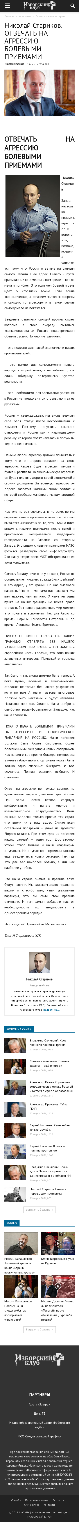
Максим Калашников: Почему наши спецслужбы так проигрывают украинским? (18, 1310)
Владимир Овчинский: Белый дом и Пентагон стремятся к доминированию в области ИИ (50, 1171)
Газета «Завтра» (39, 1404)
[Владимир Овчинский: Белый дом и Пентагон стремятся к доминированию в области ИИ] (15, 1172)
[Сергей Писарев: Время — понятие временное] (15, 1151)
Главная (9, 16)
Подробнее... (51, 1009)
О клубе (16, 1500)
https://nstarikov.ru (39, 985)
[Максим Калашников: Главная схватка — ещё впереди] (15, 1066)
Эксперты (58, 1500)
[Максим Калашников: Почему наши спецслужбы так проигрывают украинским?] (21, 1286)
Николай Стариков (14, 63)
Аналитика (25, 16)
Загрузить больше (38, 1210)
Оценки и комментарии (50, 16)
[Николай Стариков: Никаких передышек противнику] (15, 1194)
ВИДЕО (12, 1223)
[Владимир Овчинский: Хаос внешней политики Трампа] (15, 1045)
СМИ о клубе (32, 1504)
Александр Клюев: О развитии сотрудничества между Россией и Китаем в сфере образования (51, 1086)
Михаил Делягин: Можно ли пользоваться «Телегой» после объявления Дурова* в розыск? (57, 1310)
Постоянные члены (36, 1500)
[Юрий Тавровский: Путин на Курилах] (58, 1243)
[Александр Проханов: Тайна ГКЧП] (15, 1109)
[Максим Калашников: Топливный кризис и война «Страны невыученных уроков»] (21, 1243)
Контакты (49, 1504)
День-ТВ (39, 1413)
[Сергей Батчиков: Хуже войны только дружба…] (15, 1130)
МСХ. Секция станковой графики (39, 1436)
